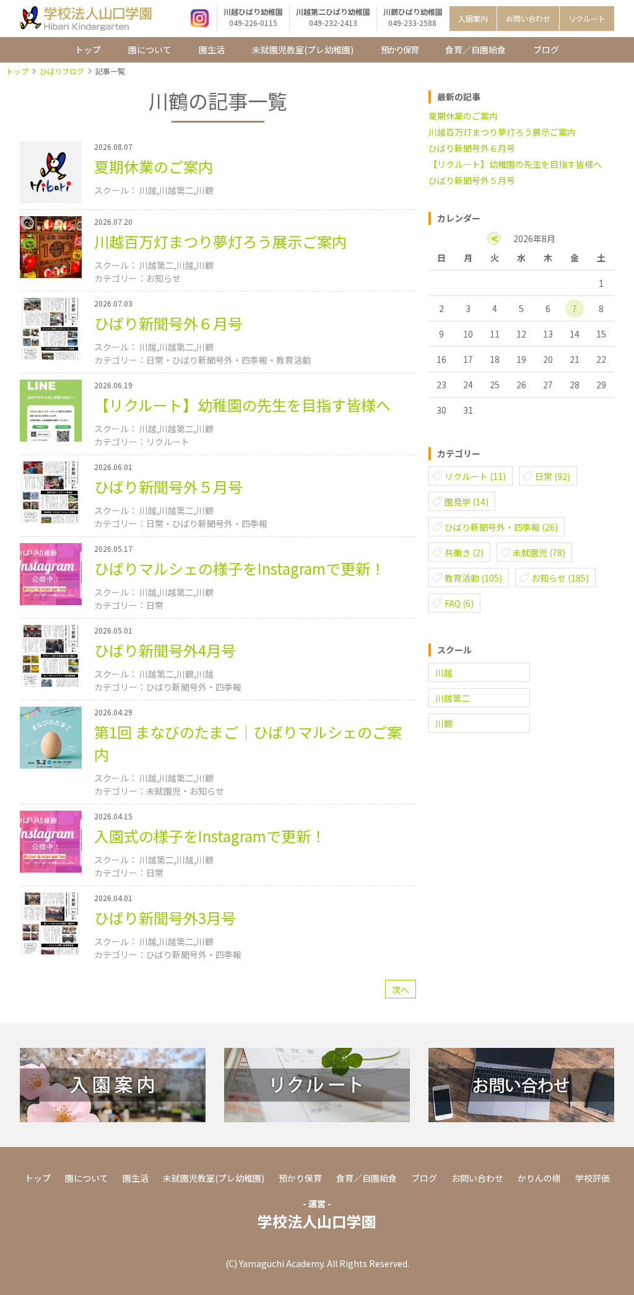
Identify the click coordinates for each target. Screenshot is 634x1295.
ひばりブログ (62, 71)
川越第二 (452, 698)
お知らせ (560, 578)
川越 (444, 672)
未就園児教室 (303, 49)
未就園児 (539, 552)
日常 (552, 476)
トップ (88, 49)
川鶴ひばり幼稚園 (413, 17)
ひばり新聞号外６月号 (471, 148)
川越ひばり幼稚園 (253, 17)
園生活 (212, 49)
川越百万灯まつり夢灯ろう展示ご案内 (502, 132)
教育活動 (473, 578)
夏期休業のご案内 (463, 116)
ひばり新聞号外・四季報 (501, 527)
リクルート (587, 18)
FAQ (459, 603)
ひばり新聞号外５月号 (471, 180)
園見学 (467, 501)
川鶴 (444, 723)
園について (150, 49)
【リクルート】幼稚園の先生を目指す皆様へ (515, 164)
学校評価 (592, 1178)
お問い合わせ (528, 18)
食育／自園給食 (475, 49)
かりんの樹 (539, 1178)
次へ (400, 989)
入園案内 (473, 18)
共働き (464, 552)
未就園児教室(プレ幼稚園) (213, 1178)
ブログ (546, 49)
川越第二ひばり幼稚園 (333, 17)
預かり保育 (399, 49)
